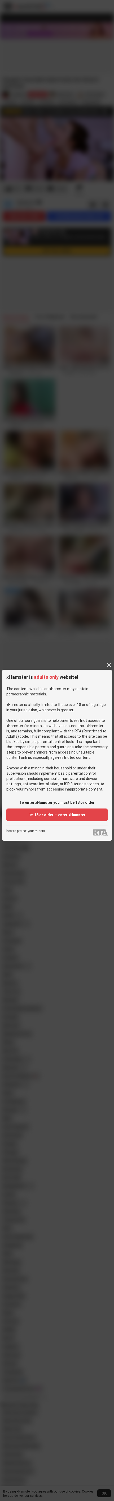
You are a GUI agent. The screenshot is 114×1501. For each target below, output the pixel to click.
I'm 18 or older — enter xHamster (57, 815)
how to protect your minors (25, 831)
